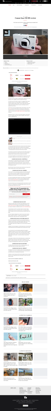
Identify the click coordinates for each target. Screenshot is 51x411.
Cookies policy (23, 401)
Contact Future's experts (24, 400)
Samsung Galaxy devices (22, 390)
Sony (10, 108)
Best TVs (29, 390)
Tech (23, 16)
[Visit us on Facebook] (29, 1)
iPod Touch (14, 205)
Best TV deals (37, 391)
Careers (33, 401)
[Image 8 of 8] (29, 90)
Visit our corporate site (34, 408)
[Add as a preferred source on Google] (25, 405)
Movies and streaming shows (23, 391)
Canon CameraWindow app (26, 206)
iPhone (9, 179)
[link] (11, 75)
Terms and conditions (35, 400)
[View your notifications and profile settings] (42, 1)
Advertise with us (29, 401)
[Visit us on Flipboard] (35, 1)
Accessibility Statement (16, 400)
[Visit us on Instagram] (34, 1)
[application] (19, 126)
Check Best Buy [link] (27, 269)
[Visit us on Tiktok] (37, 1)
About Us (30, 400)
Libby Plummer (22, 70)
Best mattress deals (38, 390)
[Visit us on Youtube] (33, 1)
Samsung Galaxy (15, 179)
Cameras (26, 16)
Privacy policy (18, 401)
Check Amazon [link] (27, 75)
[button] (19, 75)
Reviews (32, 70)
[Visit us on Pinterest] (32, 1)
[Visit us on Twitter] (30, 1)
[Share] (25, 25)
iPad (11, 205)
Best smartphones (30, 391)
